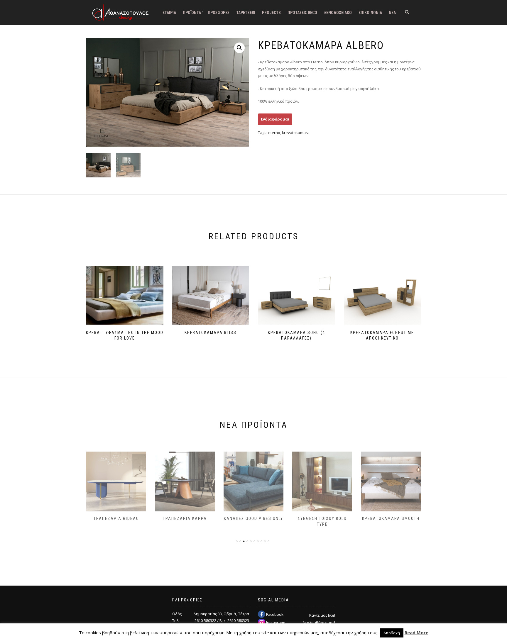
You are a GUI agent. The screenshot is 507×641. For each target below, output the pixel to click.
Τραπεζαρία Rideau (116, 518)
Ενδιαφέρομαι (275, 119)
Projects (271, 12)
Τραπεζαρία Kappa (185, 518)
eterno (274, 132)
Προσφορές (218, 12)
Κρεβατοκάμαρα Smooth (391, 518)
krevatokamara (296, 132)
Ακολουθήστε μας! (318, 622)
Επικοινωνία (370, 12)
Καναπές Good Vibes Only (253, 518)
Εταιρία (169, 12)
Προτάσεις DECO (302, 12)
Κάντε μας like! (322, 615)
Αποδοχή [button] (391, 632)
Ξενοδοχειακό (338, 12)
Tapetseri (245, 12)
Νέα (392, 12)
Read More (416, 632)
